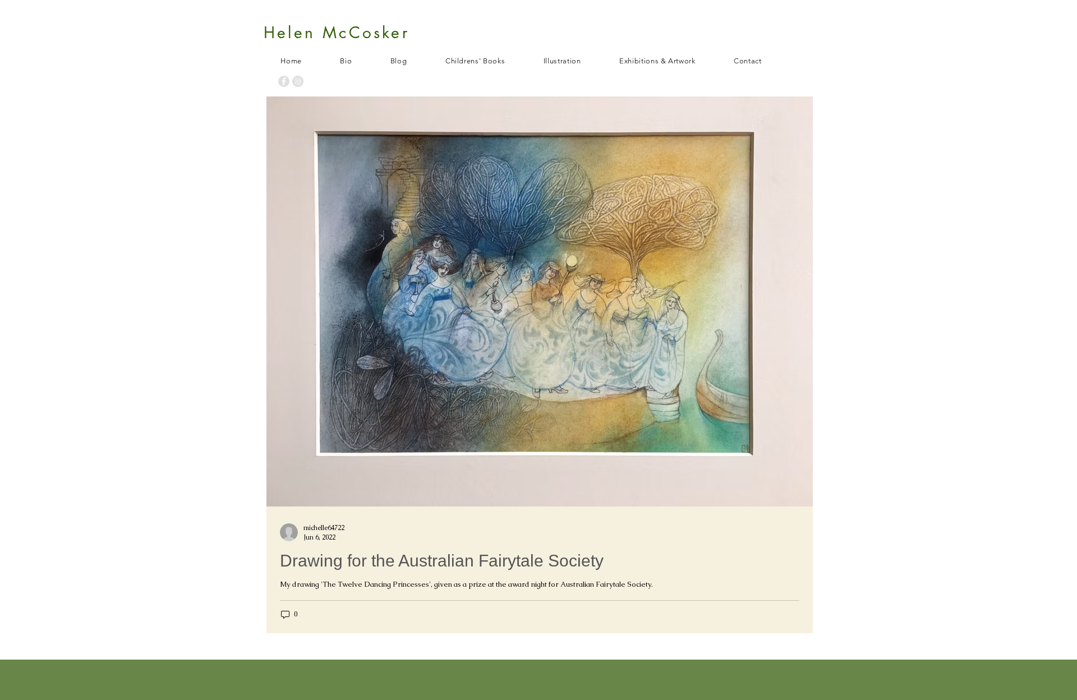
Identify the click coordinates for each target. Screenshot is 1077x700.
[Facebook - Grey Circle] (283, 81)
